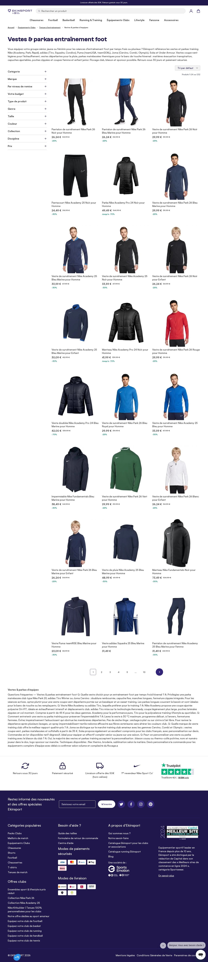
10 (144, 672)
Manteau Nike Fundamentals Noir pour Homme (174, 571)
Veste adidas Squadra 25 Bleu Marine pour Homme (123, 645)
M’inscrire (107, 804)
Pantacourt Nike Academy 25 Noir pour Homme (74, 204)
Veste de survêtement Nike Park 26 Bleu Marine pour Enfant (74, 571)
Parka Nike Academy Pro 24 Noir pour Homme (123, 204)
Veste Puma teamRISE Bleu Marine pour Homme (74, 645)
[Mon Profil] (191, 11)
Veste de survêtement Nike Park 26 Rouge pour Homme (176, 351)
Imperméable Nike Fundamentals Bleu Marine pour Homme (73, 498)
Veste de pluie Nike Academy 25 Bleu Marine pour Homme (123, 571)
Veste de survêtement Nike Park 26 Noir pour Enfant (174, 278)
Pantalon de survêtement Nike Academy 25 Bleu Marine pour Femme (175, 645)
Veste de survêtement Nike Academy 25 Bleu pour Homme (175, 424)
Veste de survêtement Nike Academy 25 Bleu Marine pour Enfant (74, 351)
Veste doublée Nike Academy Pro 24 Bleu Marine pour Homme (75, 424)
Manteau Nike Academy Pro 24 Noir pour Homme (125, 351)
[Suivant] (159, 672)
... (136, 672)
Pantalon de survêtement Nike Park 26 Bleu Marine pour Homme (123, 131)
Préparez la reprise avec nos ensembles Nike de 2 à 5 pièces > (104, 2)
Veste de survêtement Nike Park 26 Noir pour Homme (174, 131)
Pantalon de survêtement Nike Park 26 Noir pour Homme (73, 131)
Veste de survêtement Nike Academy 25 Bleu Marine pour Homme (74, 278)
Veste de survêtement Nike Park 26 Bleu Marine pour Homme (174, 204)
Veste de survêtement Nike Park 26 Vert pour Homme (124, 498)
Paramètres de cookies (187, 955)
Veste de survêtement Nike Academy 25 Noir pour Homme (124, 278)
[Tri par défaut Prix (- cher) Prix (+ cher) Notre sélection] (187, 68)
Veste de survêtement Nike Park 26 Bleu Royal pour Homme (124, 424)
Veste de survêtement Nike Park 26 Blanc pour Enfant (175, 498)
